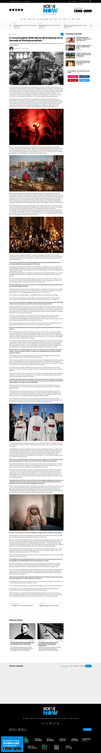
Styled (55, 19)
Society (29, 19)
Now (22, 19)
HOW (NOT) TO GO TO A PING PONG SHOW (22, 605)
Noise (34, 19)
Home (51, 19)
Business (47, 19)
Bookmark (74, 1)
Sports (59, 19)
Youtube (74, 80)
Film (69, 19)
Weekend (75, 666)
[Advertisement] (34, 613)
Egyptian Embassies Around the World (49, 605)
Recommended (64, 666)
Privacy (69, 1)
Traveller (65, 19)
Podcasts (78, 19)
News (25, 19)
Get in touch (87, 729)
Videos (73, 19)
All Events (88, 666)
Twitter (85, 80)
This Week (81, 666)
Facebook (85, 76)
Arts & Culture (40, 19)
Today (70, 666)
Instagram (73, 76)
